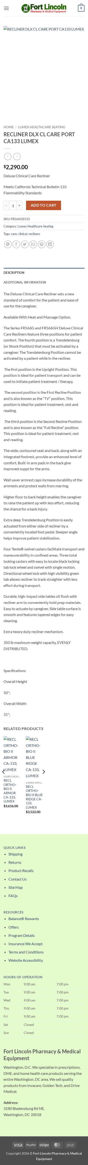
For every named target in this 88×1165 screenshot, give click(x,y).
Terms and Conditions (26, 952)
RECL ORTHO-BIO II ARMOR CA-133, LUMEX (10, 791)
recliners (34, 234)
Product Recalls (21, 870)
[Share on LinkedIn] (50, 244)
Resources (14, 912)
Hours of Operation (23, 977)
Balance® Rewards (23, 918)
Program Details (21, 935)
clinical (22, 234)
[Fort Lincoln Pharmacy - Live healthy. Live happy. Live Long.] (44, 8)
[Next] (43, 781)
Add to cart (44, 205)
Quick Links (15, 848)
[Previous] (4, 781)
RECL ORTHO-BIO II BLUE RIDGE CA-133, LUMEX (34, 797)
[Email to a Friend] (33, 244)
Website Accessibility (25, 960)
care (14, 234)
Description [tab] (14, 273)
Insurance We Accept (25, 943)
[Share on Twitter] (25, 244)
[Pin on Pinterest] (42, 244)
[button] (6, 8)
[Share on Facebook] (16, 244)
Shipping (15, 854)
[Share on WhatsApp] (8, 244)
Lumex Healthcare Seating (41, 127)
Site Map (15, 887)
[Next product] (7, 156)
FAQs (13, 895)
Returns (14, 862)
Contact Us (17, 879)
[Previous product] (16, 156)
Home (9, 127)
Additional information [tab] (25, 282)
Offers (13, 927)
